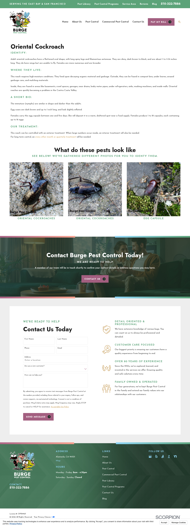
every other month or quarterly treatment (55, 137)
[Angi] (162, 456)
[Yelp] (156, 456)
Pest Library (83, 4)
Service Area (129, 4)
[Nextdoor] (175, 456)
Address (27, 357)
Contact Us (92, 278)
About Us (107, 463)
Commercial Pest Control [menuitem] (115, 22)
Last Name (62, 339)
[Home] (20, 21)
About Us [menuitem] (77, 22)
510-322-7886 (171, 4)
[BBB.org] (168, 456)
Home (105, 457)
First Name (29, 339)
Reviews (144, 4)
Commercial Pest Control (114, 475)
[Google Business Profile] (150, 456)
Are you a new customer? (34, 366)
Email (60, 348)
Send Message (35, 416)
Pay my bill (158, 21)
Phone (26, 348)
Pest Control (108, 469)
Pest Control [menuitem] (92, 22)
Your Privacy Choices (42, 517)
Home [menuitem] (65, 22)
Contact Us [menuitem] (138, 22)
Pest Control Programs (106, 4)
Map (58, 461)
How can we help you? (33, 375)
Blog (154, 4)
